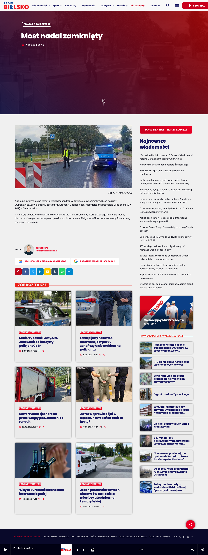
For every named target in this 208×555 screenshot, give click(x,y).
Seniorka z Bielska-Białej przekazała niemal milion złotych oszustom (169, 378)
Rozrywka (150, 314)
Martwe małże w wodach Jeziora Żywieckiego (164, 164)
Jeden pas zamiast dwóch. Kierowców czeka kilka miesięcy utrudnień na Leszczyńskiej (100, 495)
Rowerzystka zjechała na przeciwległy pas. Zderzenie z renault (41, 418)
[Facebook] (192, 537)
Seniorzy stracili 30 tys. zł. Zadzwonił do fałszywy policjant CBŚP (38, 342)
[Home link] (16, 5)
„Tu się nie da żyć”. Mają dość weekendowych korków (171, 363)
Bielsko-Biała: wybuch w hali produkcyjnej (171, 425)
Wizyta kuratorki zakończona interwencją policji (41, 492)
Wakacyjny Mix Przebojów (164, 320)
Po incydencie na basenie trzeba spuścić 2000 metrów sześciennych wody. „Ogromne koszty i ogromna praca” (171, 350)
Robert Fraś (42, 248)
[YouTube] (175, 537)
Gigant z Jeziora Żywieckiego (171, 394)
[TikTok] (184, 537)
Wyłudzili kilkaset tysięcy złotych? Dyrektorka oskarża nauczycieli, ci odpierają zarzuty (171, 411)
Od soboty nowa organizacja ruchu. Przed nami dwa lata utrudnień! (171, 471)
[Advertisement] (104, 73)
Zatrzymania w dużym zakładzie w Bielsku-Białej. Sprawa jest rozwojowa (170, 487)
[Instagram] (188, 537)
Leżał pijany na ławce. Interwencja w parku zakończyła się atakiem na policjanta (100, 344)
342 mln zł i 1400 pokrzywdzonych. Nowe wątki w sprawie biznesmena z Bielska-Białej (172, 442)
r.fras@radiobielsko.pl (47, 251)
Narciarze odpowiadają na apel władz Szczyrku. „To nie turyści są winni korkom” (171, 456)
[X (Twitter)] (179, 537)
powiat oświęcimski (37, 24)
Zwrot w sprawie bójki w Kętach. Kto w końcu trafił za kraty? (101, 418)
